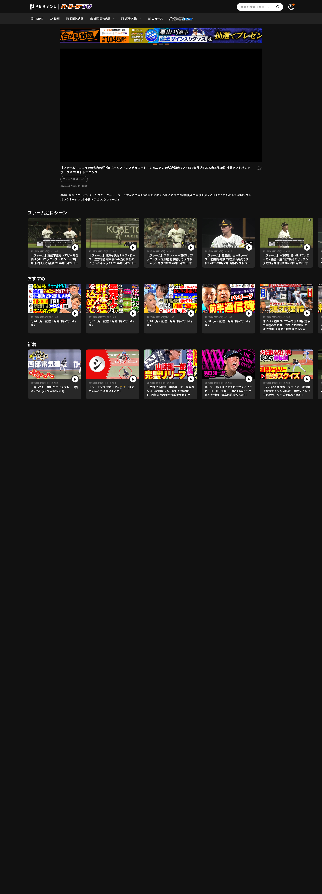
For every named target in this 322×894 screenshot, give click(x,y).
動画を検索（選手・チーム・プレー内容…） (262, 7)
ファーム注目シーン (74, 179)
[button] (155, 44)
